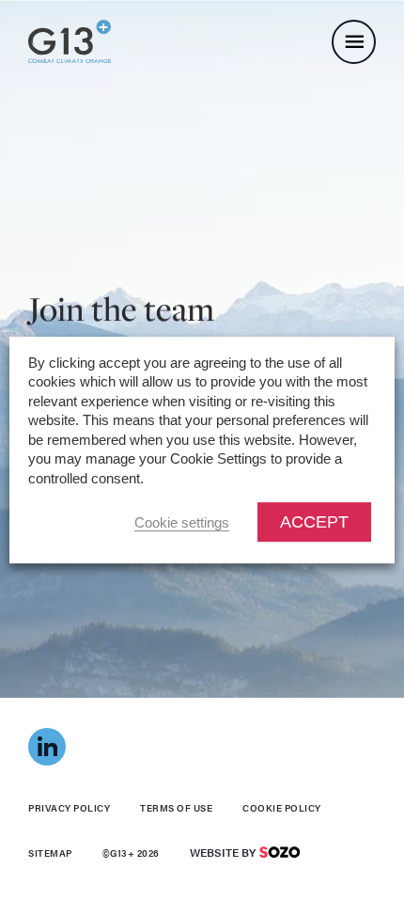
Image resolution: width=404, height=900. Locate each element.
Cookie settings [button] (181, 522)
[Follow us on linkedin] (47, 747)
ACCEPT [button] (314, 522)
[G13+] (69, 40)
